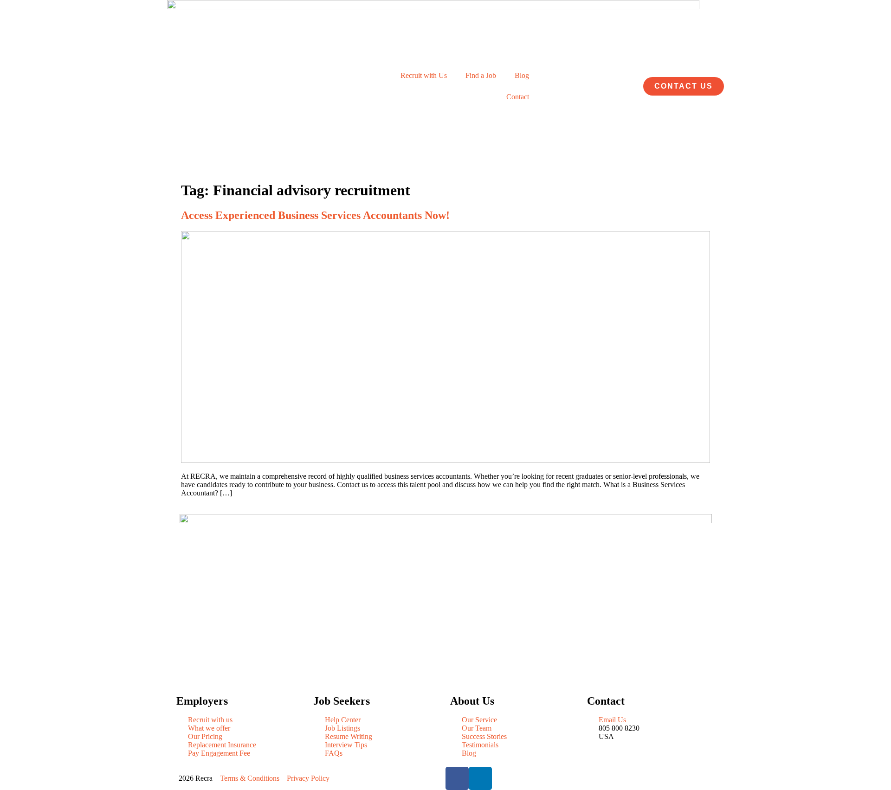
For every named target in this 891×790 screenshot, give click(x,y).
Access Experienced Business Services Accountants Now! (315, 215)
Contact (517, 97)
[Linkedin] (480, 778)
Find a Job (480, 75)
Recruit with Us (423, 75)
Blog (522, 75)
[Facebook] (457, 778)
